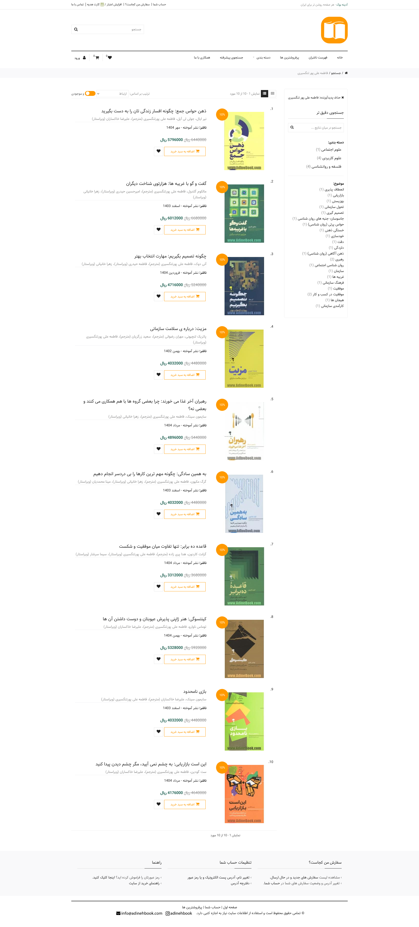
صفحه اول (230, 907)
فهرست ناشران (318, 57)
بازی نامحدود (194, 691)
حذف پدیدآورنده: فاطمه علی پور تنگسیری (314, 97)
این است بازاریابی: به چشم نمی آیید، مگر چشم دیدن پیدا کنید (151, 764)
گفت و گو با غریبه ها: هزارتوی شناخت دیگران (166, 183)
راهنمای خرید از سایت (144, 883)
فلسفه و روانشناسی (323, 167)
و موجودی (77, 93)
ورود (77, 58)
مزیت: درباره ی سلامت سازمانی (178, 328)
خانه (340, 57)
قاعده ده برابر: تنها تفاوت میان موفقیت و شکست (162, 546)
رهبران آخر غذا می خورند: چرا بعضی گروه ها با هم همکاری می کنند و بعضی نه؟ (144, 405)
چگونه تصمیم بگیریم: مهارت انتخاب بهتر (170, 256)
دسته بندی (263, 57)
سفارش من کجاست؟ (137, 4)
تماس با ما (77, 4)
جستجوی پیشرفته (231, 57)
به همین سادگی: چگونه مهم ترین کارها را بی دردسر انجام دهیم (149, 474)
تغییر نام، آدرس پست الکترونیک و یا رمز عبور (218, 877)
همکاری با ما (202, 57)
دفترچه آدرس (240, 883)
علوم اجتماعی (328, 150)
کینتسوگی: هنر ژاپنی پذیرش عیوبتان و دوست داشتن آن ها (154, 619)
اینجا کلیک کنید (104, 877)
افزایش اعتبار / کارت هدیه (104, 4)
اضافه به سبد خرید (182, 151)
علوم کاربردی (329, 158)
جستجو (336, 73)
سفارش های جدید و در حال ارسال (294, 877)
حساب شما (159, 4)
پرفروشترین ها (289, 57)
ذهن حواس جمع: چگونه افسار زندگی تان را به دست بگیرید (153, 111)
